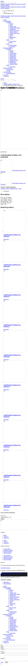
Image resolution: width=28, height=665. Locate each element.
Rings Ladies (13, 54)
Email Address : (2, 649)
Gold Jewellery (7, 21)
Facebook (3, 188)
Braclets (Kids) (13, 45)
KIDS (8, 44)
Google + (16, 188)
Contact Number (5, 517)
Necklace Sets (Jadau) (15, 27)
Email (20, 188)
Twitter (7, 188)
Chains (11, 38)
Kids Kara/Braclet (11, 73)
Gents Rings (12, 66)
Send (6, 662)
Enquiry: (3, 658)
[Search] (15, 80)
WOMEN (9, 22)
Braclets (11, 34)
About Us (6, 74)
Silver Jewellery (7, 72)
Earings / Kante (13, 31)
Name (2, 515)
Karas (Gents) (13, 41)
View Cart (3, 579)
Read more (6, 239)
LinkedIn (11, 188)
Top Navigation (7, 583)
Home (5, 19)
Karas (11, 25)
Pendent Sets (13, 29)
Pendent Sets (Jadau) (14, 30)
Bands (11, 42)
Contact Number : (2, 653)
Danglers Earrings (14, 60)
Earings (8, 70)
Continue (9, 579)
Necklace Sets (13, 26)
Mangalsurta (12, 37)
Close (2, 662)
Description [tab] (6, 191)
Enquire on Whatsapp (10, 187)
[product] (15, 221)
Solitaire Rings (13, 62)
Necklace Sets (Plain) (15, 33)
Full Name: (2, 645)
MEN (8, 40)
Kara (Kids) (12, 46)
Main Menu (6, 582)
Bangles (11, 23)
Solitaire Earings (13, 64)
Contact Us (6, 76)
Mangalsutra (12, 61)
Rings (11, 36)
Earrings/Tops (13, 58)
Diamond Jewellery (8, 48)
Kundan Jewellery (8, 68)
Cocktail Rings (13, 53)
